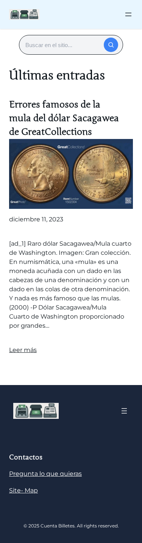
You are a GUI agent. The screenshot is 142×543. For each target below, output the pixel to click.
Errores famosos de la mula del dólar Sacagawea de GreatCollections (64, 118)
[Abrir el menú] (128, 14)
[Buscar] (111, 45)
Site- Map (23, 490)
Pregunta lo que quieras (45, 473)
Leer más (23, 350)
